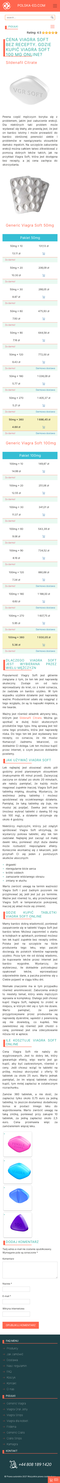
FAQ (9, 1371)
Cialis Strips (14, 1438)
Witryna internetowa (13, 1308)
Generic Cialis (16, 1432)
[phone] (30, 1464)
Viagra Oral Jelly (17, 1409)
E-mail (6, 1296)
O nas (10, 1389)
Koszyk (11, 1377)
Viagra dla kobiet (17, 1420)
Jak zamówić (15, 1354)
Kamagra (12, 1444)
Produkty (12, 1348)
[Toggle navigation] (55, 5)
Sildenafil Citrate (31, 717)
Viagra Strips (15, 1415)
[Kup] (44, 253)
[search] (52, 17)
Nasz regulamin (17, 1365)
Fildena (11, 1426)
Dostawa (12, 1360)
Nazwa (7, 1283)
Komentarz (8, 1258)
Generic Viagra (16, 1403)
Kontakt (11, 1383)
